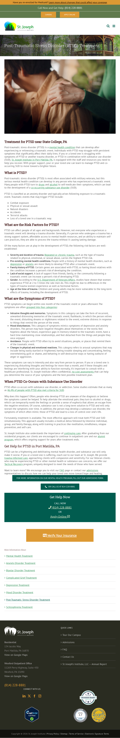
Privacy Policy (53, 733)
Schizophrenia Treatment (19, 607)
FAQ (64, 649)
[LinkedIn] (24, 696)
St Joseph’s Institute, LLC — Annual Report (84, 664)
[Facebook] (34, 696)
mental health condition (62, 147)
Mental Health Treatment (19, 556)
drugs (41, 184)
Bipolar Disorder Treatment (20, 570)
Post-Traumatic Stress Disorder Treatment (28, 599)
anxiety (29, 264)
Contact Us (68, 656)
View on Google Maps (16, 655)
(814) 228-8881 (61, 507)
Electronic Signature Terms (97, 733)
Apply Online (58, 516)
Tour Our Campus (71, 635)
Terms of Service (76, 733)
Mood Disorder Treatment (19, 592)
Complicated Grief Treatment (21, 577)
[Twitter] (29, 696)
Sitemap (63, 733)
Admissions (68, 642)
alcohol (54, 184)
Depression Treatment (17, 585)
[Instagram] (39, 696)
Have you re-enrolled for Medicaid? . (60, 2)
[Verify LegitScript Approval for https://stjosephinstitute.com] (32, 709)
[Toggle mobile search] (108, 26)
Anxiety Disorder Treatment (20, 563)
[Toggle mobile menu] (114, 26)
